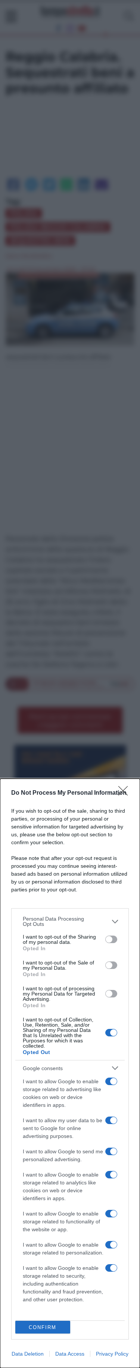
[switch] (111, 939)
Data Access (69, 1354)
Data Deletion (28, 1354)
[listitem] (70, 921)
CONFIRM (42, 1327)
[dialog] (70, 1073)
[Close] (125, 793)
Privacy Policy (112, 1354)
